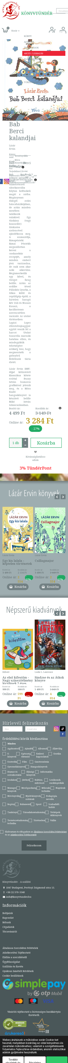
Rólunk (6, 922)
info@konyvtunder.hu (18, 896)
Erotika (57, 753)
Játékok (26, 779)
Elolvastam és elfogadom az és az (36, 833)
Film (24, 761)
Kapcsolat (30, 76)
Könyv (28, 36)
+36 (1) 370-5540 (15, 892)
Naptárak (60, 787)
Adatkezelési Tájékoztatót (23, 834)
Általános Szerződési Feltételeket (50, 831)
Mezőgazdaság (29, 787)
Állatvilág (57, 748)
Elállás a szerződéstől (14, 957)
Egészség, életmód (26, 755)
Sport (38, 804)
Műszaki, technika (46, 789)
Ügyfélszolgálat (11, 961)
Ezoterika (12, 761)
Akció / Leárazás (33, 53)
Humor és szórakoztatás (14, 773)
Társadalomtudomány (34, 812)
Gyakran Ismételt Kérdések (18, 971)
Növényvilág (14, 795)
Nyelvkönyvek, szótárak (33, 797)
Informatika (46, 771)
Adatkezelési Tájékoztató (16, 952)
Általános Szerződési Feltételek (20, 948)
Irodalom (12, 779)
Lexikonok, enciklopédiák (56, 781)
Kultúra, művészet (39, 781)
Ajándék (29, 41)
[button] (11, 29)
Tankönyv (12, 812)
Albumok (43, 748)
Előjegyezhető (33, 59)
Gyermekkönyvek (16, 766)
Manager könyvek (12, 789)
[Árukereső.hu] (14, 1025)
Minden (11, 743)
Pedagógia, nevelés (51, 797)
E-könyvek (11, 755)
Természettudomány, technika (18, 822)
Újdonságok (31, 47)
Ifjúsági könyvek (30, 773)
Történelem (39, 820)
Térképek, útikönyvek (56, 814)
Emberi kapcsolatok (42, 755)
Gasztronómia (42, 761)
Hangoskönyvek (39, 766)
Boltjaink (7, 913)
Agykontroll (13, 748)
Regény (11, 804)
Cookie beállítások (12, 975)
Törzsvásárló (32, 82)
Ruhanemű (25, 804)
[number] (15, 443)
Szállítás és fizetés (36, 70)
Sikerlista (30, 64)
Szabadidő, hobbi (54, 806)
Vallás (53, 820)
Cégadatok (8, 926)
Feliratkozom (34, 845)
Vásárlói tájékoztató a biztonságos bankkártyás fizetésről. (34, 1013)
